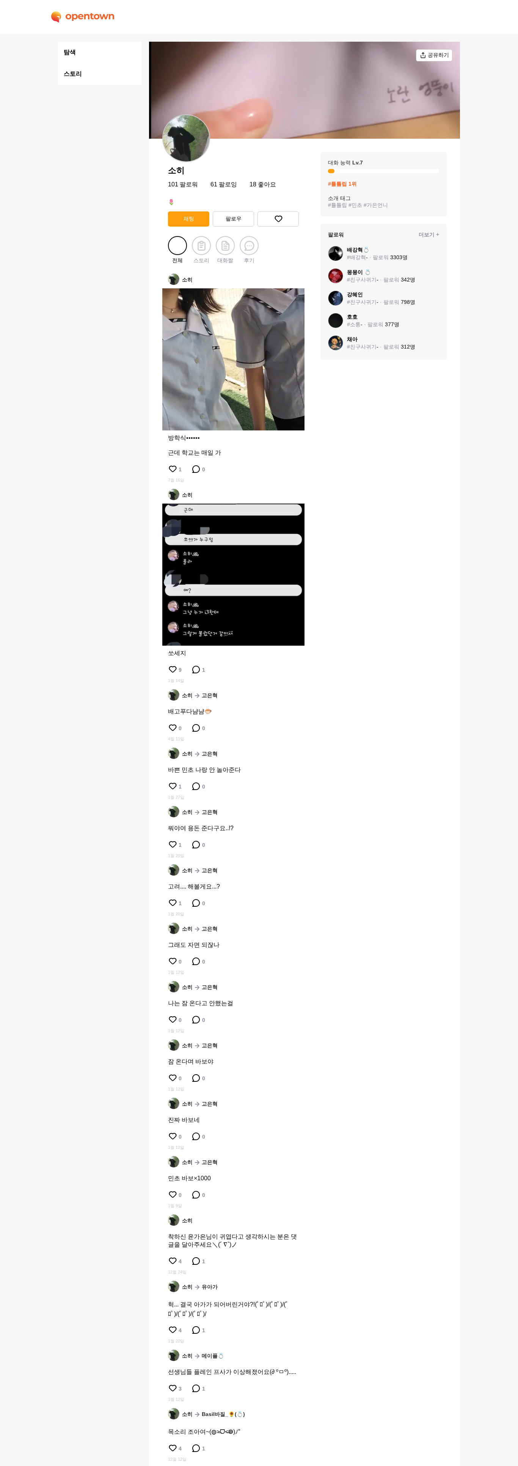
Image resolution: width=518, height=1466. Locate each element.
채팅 (189, 219)
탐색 (70, 52)
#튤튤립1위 (342, 184)
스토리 (73, 73)
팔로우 (234, 219)
